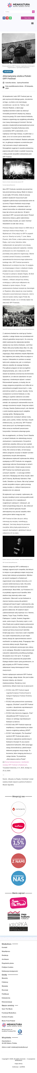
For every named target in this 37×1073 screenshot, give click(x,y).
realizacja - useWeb (18, 1067)
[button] (32, 23)
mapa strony (18, 1063)
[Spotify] (10, 18)
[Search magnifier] (33, 11)
